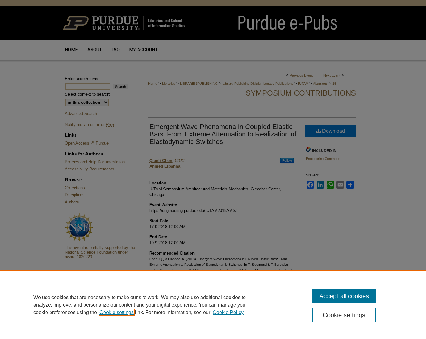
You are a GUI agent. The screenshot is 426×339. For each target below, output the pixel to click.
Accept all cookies (344, 296)
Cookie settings (116, 312)
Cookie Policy (228, 312)
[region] (213, 304)
